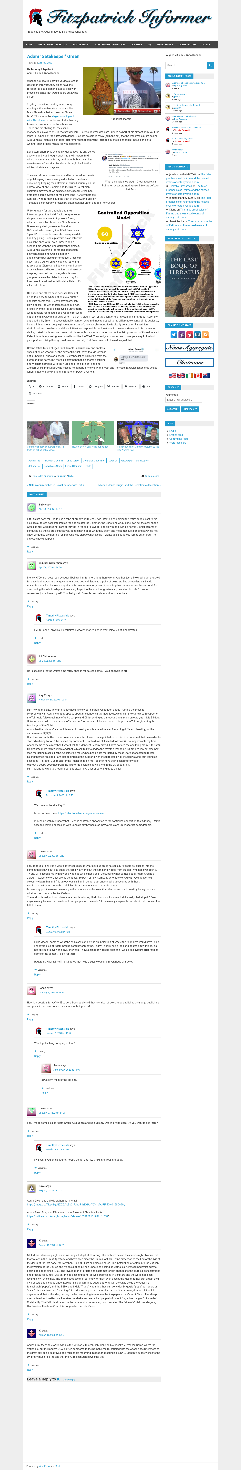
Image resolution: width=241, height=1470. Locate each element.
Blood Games (165, 44)
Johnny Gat (34, 466)
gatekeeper (127, 460)
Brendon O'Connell (54, 460)
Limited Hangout (73, 466)
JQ (149, 44)
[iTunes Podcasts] (181, 334)
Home (29, 44)
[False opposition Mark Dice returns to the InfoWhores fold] (138, 433)
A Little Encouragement (182, 139)
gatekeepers (142, 460)
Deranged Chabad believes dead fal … (188, 83)
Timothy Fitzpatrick (57, 615)
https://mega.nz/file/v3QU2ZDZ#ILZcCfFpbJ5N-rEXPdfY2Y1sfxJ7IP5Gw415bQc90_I (76, 1204)
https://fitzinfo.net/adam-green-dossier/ (81, 813)
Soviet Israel (81, 44)
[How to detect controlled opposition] (93, 433)
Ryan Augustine (180, 86)
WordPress (44, 1466)
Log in (173, 430)
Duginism (113, 460)
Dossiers (136, 44)
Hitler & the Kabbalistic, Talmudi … (187, 105)
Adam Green (35, 460)
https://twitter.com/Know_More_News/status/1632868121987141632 (67, 1216)
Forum (206, 44)
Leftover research (179, 94)
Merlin (58, 1466)
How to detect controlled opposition (90, 446)
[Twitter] (173, 334)
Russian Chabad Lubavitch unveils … (188, 127)
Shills (88, 466)
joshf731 (177, 97)
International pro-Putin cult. (184, 116)
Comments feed (178, 438)
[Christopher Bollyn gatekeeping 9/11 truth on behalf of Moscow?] (48, 433)
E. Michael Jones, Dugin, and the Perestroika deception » (128, 485)
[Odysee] (189, 334)
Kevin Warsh (177, 150)
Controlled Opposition (110, 44)
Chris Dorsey (73, 460)
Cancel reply (69, 1379)
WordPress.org (177, 442)
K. (59, 1379)
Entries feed (176, 434)
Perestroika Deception (52, 44)
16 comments (152, 476)
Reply (30, 551)
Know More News (53, 466)
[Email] (197, 334)
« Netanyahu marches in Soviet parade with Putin (55, 485)
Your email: (171, 394)
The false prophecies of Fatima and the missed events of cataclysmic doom (188, 178)
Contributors (188, 44)
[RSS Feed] (205, 334)
